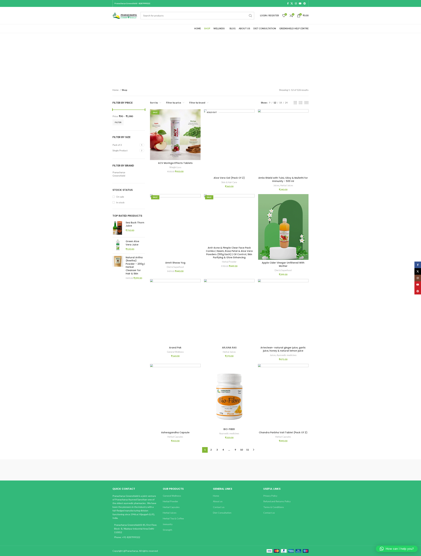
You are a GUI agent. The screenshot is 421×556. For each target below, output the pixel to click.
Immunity (168, 524)
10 (241, 449)
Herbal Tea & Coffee (173, 518)
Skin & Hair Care (229, 182)
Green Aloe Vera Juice (132, 243)
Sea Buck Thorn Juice (135, 224)
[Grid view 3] (295, 103)
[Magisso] (154, 470)
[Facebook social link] (288, 3)
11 (247, 449)
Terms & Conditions (273, 507)
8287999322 (144, 3)
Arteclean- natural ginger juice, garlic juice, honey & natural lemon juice (283, 349)
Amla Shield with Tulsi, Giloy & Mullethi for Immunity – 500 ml (283, 179)
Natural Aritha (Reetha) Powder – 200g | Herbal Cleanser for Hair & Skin (135, 265)
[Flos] (295, 470)
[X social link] (292, 3)
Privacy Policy (270, 495)
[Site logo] (124, 15)
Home (115, 89)
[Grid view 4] (300, 103)
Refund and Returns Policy (277, 501)
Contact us (218, 507)
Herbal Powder (229, 261)
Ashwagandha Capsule (175, 432)
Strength (167, 529)
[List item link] (135, 537)
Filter (118, 122)
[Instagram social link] (296, 3)
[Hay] (266, 470)
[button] (397, 548)
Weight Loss (175, 167)
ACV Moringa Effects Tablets (175, 163)
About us (218, 501)
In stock (120, 202)
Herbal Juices (286, 185)
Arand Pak (175, 347)
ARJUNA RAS (229, 347)
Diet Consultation (222, 512)
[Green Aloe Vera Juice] (117, 245)
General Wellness (175, 352)
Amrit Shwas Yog (175, 262)
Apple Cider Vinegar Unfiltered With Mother (283, 264)
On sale (120, 196)
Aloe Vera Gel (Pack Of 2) (229, 177)
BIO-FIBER (229, 429)
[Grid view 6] (306, 103)
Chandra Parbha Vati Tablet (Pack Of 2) (283, 432)
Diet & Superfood (175, 267)
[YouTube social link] (300, 3)
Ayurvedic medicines (287, 355)
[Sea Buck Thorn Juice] (117, 228)
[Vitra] (126, 470)
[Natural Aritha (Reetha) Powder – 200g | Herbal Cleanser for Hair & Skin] (117, 268)
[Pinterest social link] (304, 3)
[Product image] (175, 134)
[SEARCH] (250, 15)
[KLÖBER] (210, 470)
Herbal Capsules (175, 436)
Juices (276, 185)
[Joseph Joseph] (238, 470)
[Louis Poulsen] (183, 470)
